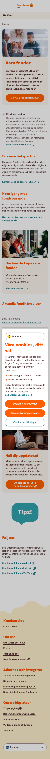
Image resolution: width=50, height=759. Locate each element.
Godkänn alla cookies (25, 404)
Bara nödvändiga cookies (25, 413)
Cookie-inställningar (25, 422)
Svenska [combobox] (16, 336)
